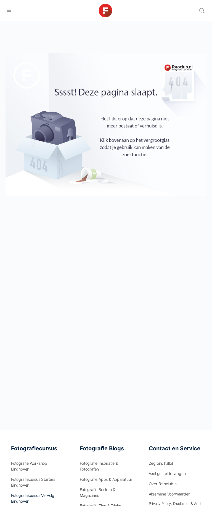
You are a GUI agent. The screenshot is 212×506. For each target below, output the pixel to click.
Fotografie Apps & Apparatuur (106, 479)
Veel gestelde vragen (167, 473)
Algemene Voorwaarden (169, 494)
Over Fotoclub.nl (163, 483)
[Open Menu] (9, 10)
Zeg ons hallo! (161, 463)
